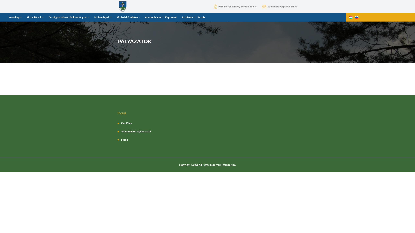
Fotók (124, 139)
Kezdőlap (126, 123)
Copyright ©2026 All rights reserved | (201, 164)
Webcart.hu (229, 164)
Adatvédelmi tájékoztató (136, 131)
